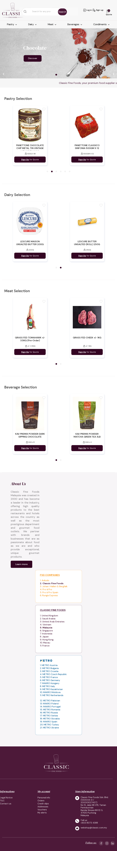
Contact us (5, 803)
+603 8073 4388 (89, 822)
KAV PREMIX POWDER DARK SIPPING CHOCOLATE (30, 435)
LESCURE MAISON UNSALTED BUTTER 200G (30, 243)
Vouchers (42, 809)
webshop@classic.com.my (94, 827)
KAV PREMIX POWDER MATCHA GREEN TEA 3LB (87, 435)
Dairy (31, 24)
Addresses (43, 806)
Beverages (73, 24)
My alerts (42, 812)
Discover (32, 58)
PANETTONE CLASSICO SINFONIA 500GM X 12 (87, 147)
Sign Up (25, 159)
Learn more (21, 564)
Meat (51, 24)
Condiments (100, 24)
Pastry (11, 24)
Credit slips (43, 803)
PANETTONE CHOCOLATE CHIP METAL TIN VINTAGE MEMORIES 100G (30, 148)
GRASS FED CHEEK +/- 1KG (87, 337)
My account (44, 791)
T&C (2, 800)
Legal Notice (6, 797)
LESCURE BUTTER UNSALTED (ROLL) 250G (87, 243)
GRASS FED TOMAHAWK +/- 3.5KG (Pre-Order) (30, 339)
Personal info (44, 797)
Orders (41, 800)
